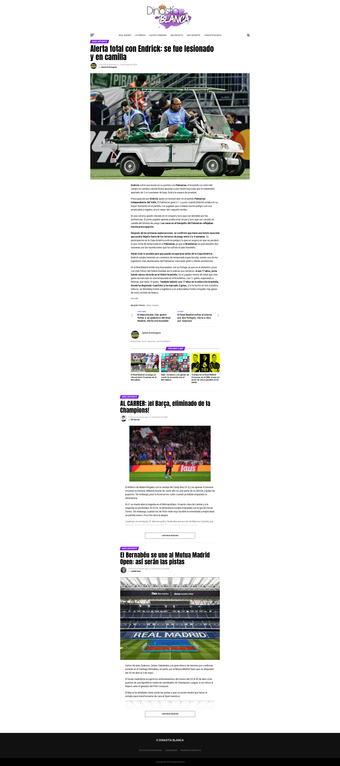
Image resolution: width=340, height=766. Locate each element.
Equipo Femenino (158, 35)
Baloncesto (177, 35)
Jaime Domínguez (109, 67)
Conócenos (171, 750)
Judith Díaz (136, 571)
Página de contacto (190, 750)
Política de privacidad (150, 750)
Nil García (135, 420)
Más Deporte (193, 35)
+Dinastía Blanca (212, 35)
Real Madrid (125, 35)
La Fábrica (140, 35)
